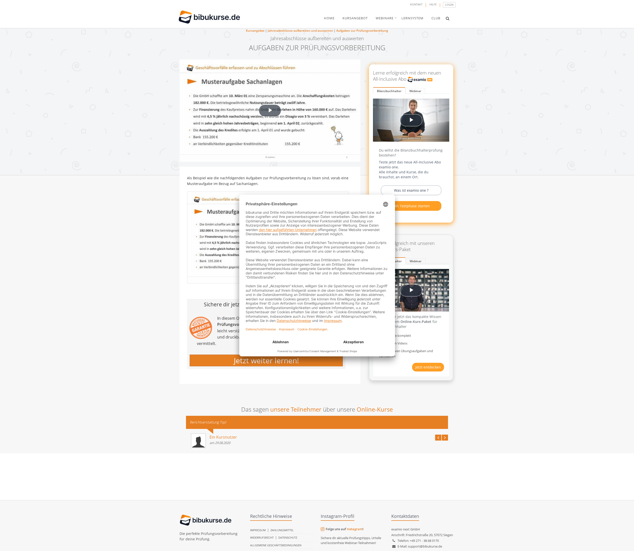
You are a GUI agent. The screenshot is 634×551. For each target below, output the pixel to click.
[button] (448, 18)
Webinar (415, 91)
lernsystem (412, 18)
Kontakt (416, 4)
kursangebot (355, 18)
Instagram (355, 529)
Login (449, 4)
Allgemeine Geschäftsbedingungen (275, 545)
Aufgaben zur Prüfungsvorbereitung (362, 30)
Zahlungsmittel (282, 530)
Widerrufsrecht (262, 537)
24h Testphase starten (411, 206)
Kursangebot (255, 30)
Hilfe (433, 4)
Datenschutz (287, 537)
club (435, 18)
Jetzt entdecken (428, 367)
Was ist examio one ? (411, 190)
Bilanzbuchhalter (389, 91)
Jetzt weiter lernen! (266, 360)
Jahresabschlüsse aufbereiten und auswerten (300, 30)
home (329, 18)
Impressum (258, 530)
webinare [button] (385, 18)
